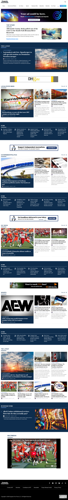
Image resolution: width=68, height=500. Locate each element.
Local (4, 110)
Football (37, 306)
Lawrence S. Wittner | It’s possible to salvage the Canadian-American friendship (57, 366)
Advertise (47, 5)
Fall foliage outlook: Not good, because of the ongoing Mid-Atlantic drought (58, 103)
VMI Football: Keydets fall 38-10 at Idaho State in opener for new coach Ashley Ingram (42, 309)
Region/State (54, 100)
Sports (27, 5)
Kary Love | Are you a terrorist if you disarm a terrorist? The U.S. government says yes (42, 365)
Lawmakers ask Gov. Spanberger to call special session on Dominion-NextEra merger (17, 54)
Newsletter (36, 487)
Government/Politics (12, 5)
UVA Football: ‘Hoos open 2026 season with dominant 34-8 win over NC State (58, 242)
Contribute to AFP (27, 487)
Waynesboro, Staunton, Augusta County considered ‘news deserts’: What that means (42, 172)
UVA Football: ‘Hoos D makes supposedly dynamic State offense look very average (42, 242)
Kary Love (38, 368)
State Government (7, 50)
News (4, 5)
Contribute (63, 5)
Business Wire (35, 5)
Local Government (6, 179)
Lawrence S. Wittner (57, 368)
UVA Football (38, 239)
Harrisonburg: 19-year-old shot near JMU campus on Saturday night (15, 113)
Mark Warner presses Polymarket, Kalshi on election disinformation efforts (57, 172)
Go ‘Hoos (21, 5)
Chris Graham (6, 186)
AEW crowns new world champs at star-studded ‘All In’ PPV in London (15, 319)
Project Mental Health (47, 487)
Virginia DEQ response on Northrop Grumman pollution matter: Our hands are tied (16, 182)
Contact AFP (10, 487)
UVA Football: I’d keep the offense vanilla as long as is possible (8, 395)
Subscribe (42, 5)
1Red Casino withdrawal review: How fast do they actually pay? (16, 412)
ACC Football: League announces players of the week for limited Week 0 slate (59, 395)
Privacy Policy (57, 487)
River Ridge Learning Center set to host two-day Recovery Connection (42, 103)
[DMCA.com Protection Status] (63, 496)
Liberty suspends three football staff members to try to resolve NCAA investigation (59, 309)
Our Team (53, 5)
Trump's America (38, 168)
